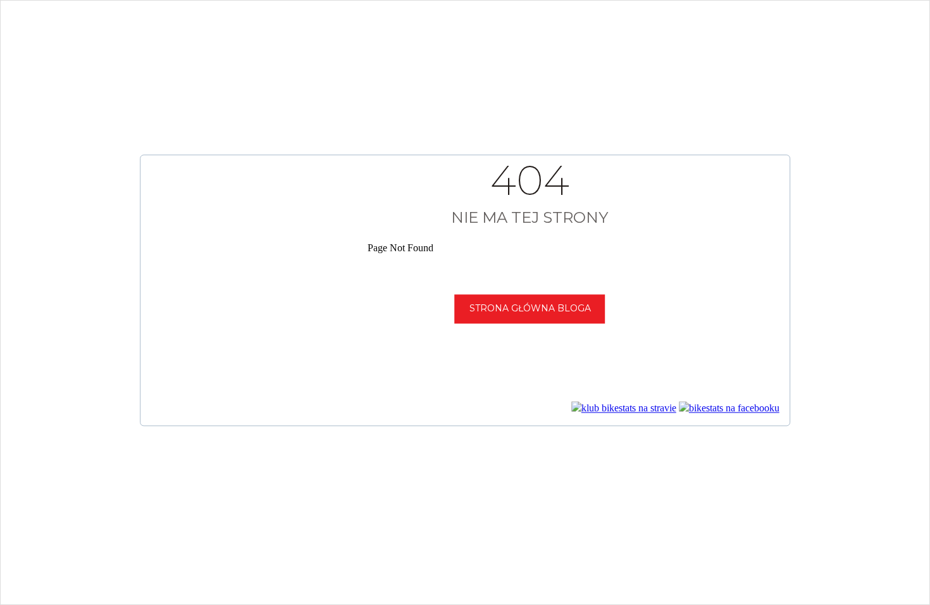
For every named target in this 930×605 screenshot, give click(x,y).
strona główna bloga (530, 308)
